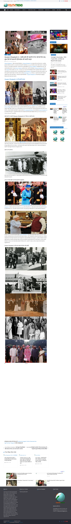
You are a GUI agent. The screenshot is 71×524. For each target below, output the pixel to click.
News (8, 9)
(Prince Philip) (7, 106)
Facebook (20, 441)
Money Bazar (47, 9)
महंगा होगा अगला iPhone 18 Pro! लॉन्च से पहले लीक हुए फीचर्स (62, 71)
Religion (11, 9)
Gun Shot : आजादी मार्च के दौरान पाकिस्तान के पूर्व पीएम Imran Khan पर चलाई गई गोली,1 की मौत (40, 459)
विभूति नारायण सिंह (22, 142)
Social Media (55, 508)
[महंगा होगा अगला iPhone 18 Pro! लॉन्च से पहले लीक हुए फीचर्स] (53, 72)
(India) (7, 69)
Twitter (28, 441)
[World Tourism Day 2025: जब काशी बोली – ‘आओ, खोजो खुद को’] (53, 85)
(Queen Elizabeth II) (31, 74)
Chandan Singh (59, 62)
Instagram (24, 441)
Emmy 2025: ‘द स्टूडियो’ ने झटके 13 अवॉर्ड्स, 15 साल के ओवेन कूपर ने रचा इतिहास (61, 90)
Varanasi (53, 9)
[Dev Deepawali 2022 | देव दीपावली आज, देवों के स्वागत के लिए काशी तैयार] (10, 455)
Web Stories (59, 9)
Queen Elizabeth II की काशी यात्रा (15, 79)
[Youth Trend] (5, 10)
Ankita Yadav (14, 61)
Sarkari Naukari (40, 9)
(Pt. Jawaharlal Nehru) (28, 110)
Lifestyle (24, 9)
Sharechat (32, 441)
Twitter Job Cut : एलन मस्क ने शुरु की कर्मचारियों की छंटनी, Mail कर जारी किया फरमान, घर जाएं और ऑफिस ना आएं (26, 460)
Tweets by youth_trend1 (24, 491)
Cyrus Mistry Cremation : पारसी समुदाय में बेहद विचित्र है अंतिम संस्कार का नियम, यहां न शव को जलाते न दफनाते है (15, 448)
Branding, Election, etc (57, 509)
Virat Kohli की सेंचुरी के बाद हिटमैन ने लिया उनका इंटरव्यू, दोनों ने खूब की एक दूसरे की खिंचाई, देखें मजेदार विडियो (37, 448)
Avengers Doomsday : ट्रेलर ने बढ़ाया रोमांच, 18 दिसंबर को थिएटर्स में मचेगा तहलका (58, 59)
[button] (20, 10)
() (23, 234)
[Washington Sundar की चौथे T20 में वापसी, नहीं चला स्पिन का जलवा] (53, 78)
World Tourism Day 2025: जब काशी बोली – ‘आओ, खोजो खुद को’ (62, 84)
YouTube (8, 443)
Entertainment (17, 9)
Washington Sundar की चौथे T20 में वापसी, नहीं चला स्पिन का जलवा (62, 77)
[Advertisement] (35, 19)
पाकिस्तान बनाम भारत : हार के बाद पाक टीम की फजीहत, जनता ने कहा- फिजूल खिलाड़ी (62, 97)
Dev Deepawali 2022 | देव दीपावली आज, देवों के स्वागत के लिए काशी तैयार (10, 459)
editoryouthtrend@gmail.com (62, 511)
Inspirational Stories (31, 9)
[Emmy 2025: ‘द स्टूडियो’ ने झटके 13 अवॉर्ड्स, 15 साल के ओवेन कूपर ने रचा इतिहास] (53, 92)
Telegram (12, 443)
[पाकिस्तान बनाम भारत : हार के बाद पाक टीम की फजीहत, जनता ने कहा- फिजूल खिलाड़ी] (53, 98)
